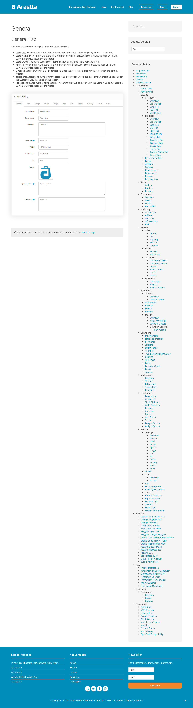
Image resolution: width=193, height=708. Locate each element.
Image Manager (148, 582)
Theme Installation (150, 567)
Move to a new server (151, 558)
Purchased (155, 254)
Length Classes (152, 423)
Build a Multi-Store (150, 561)
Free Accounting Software (82, 6)
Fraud (152, 465)
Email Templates (153, 486)
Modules (145, 625)
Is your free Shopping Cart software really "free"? (35, 662)
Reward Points (157, 269)
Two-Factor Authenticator (157, 353)
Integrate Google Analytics (153, 534)
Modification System (151, 622)
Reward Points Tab (159, 152)
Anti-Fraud (150, 359)
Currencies (150, 399)
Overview (154, 100)
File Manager (151, 501)
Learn (103, 6)
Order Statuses (152, 405)
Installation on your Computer (155, 570)
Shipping (154, 239)
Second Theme (157, 299)
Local (152, 441)
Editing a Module (158, 323)
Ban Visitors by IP (149, 555)
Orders (148, 185)
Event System (147, 619)
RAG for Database (106, 700)
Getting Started (143, 82)
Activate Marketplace (151, 549)
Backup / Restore (153, 495)
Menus (148, 308)
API (146, 483)
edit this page (88, 232)
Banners (149, 311)
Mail (147, 224)
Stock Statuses (152, 402)
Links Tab (154, 130)
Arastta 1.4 (16, 681)
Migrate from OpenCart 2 (153, 516)
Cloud (176, 7)
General (153, 438)
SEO (152, 456)
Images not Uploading (151, 585)
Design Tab (155, 112)
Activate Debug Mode (151, 546)
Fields (148, 203)
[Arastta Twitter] (93, 688)
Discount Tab (156, 142)
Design (153, 444)
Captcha (149, 356)
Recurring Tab (156, 139)
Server (153, 468)
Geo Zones (150, 417)
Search (153, 275)
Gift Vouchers (151, 221)
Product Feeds (148, 628)
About (73, 662)
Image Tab (155, 149)
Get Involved (117, 6)
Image (153, 450)
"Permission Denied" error (153, 579)
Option (153, 447)
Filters (148, 161)
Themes (149, 381)
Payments (150, 341)
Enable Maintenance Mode (154, 543)
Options (149, 167)
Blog (131, 6)
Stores (148, 471)
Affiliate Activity (157, 287)
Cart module (160, 329)
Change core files (149, 522)
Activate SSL (147, 552)
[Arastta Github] (87, 688)
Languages (150, 396)
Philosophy (75, 681)
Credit (152, 272)
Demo (162, 7)
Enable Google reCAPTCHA (154, 540)
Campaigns (150, 212)
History (73, 667)
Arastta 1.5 (16, 672)
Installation (141, 76)
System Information (155, 510)
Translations (151, 387)
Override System (149, 616)
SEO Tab (154, 109)
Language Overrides (155, 489)
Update (139, 79)
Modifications (151, 335)
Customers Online (158, 260)
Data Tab (154, 106)
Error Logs (150, 507)
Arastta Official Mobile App (24, 676)
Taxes (148, 420)
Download (146, 7)
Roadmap (74, 676)
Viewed (153, 251)
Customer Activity (158, 263)
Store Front (146, 88)
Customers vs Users (150, 576)
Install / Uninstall (158, 320)
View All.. (149, 371)
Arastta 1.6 (16, 667)
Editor (148, 362)
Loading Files (147, 613)
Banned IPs (150, 206)
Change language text (151, 519)
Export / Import (152, 498)
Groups (148, 200)
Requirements (143, 70)
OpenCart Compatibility (152, 634)
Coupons (149, 218)
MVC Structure (148, 610)
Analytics (149, 350)
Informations (151, 179)
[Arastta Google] (105, 688)
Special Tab (155, 145)
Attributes (150, 164)
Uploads (149, 504)
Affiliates (149, 215)
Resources (150, 390)
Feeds (148, 368)
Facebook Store (153, 365)
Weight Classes (152, 426)
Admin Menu (147, 631)
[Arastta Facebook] (99, 688)
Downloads (150, 173)
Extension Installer (154, 338)
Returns (149, 191)
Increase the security (151, 528)
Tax (151, 236)
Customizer (150, 302)
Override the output (150, 525)
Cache (153, 459)
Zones (148, 414)
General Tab (155, 103)
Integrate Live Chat (150, 531)
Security (153, 462)
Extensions (150, 384)
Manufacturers (152, 170)
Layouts (149, 305)
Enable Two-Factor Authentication (157, 537)
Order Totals (151, 347)
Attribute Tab (156, 133)
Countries (149, 411)
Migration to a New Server (153, 573)
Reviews (149, 176)
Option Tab (155, 136)
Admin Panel (147, 91)
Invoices (149, 188)
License (73, 672)
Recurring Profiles (153, 158)
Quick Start (146, 607)
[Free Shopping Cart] (31, 7)
